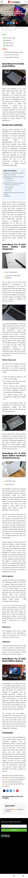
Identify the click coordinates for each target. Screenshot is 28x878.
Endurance (9, 188)
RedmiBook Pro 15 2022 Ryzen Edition (13, 173)
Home (2, 28)
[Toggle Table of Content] (22, 171)
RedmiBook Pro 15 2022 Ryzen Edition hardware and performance (14, 184)
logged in (14, 809)
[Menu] (2, 2)
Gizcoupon (5, 780)
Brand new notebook (9, 175)
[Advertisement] (14, 856)
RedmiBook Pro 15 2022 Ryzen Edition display (14, 193)
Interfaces (9, 190)
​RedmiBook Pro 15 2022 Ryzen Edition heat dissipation (14, 177)
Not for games (9, 187)
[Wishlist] (14, 876)
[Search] (25, 2)
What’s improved (10, 180)
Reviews (8, 28)
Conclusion (7, 196)
